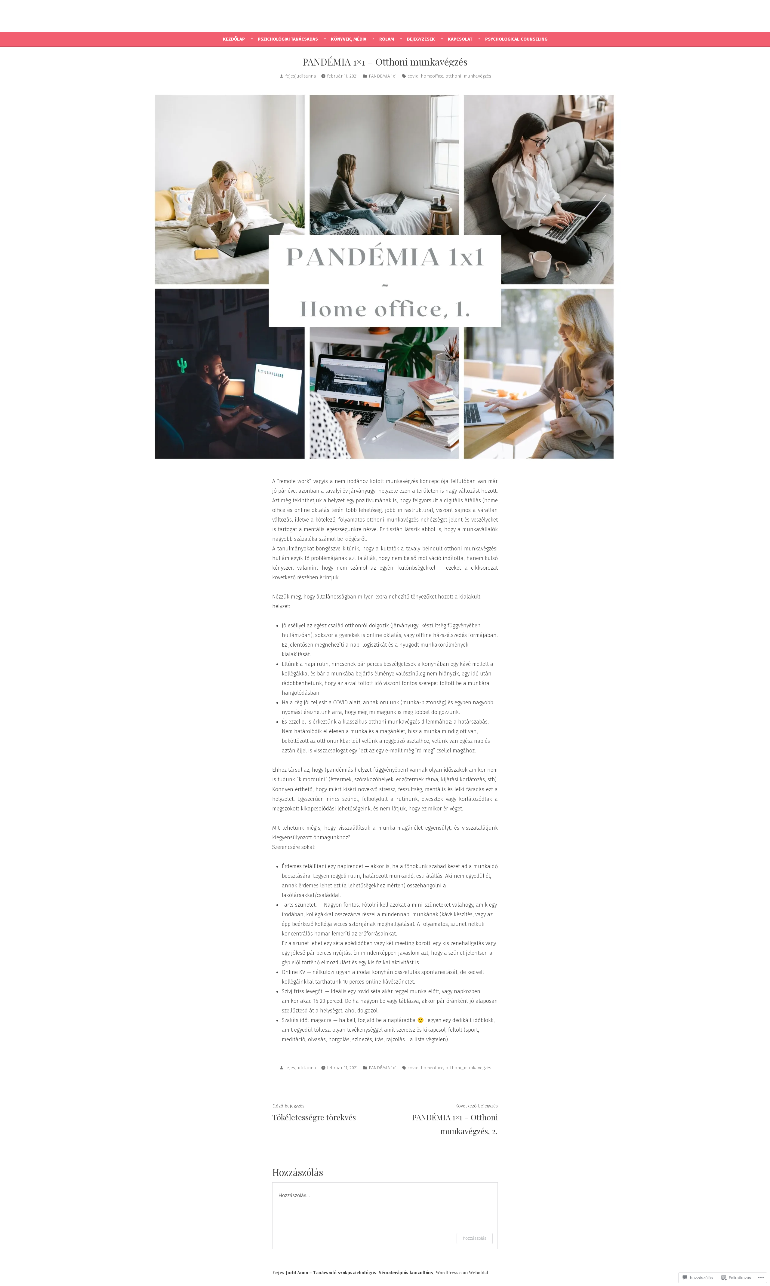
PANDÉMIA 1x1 (383, 76)
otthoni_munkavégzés (468, 76)
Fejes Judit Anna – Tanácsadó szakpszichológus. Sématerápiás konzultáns (352, 1272)
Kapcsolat (460, 39)
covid (413, 76)
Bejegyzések (421, 39)
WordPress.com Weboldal (462, 1272)
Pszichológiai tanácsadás (288, 39)
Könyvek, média (348, 39)
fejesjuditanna (300, 76)
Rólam (386, 39)
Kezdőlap (234, 39)
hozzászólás (474, 1238)
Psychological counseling (516, 39)
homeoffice (432, 76)
